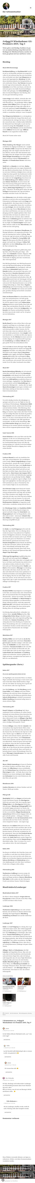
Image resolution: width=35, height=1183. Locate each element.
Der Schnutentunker (12, 11)
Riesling (29, 1013)
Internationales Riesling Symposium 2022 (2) (8, 987)
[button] (3, 1180)
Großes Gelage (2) (7, 1002)
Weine (4, 1014)
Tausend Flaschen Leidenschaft (22, 987)
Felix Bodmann (15, 1013)
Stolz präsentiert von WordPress (10, 1181)
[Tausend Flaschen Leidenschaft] (24, 981)
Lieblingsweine (24, 1013)
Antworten (7, 1039)
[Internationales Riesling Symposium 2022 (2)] (9, 981)
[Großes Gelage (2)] (9, 997)
